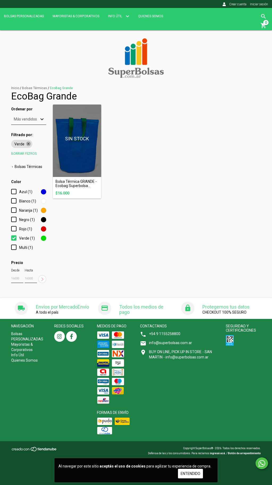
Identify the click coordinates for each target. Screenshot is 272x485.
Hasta (29, 270)
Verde (19, 144)
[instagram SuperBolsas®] (59, 336)
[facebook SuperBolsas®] (71, 336)
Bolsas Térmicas (34, 88)
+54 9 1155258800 (164, 334)
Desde (15, 270)
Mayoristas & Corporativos (76, 16)
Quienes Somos (150, 16)
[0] (263, 27)
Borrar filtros (24, 153)
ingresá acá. (218, 453)
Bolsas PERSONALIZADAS (24, 16)
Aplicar (42, 279)
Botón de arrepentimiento (244, 453)
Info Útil (115, 16)
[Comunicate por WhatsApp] (262, 463)
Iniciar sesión (259, 4)
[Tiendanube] (34, 450)
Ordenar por (22, 109)
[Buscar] (263, 16)
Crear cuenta (237, 4)
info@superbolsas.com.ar (170, 343)
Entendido (190, 473)
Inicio (15, 88)
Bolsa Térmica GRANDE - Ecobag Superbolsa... (76, 184)
